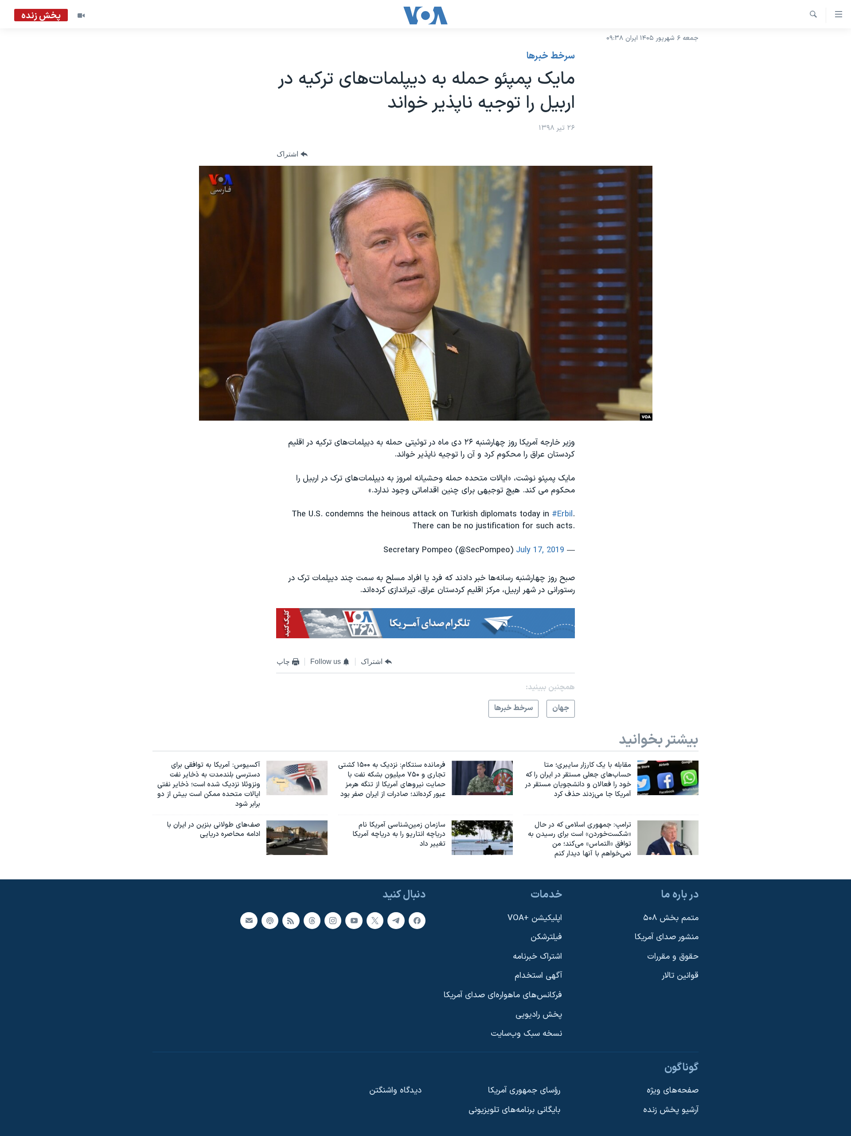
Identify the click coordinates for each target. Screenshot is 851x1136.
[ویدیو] (81, 15)
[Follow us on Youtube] (353, 920)
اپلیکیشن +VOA (534, 918)
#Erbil (562, 514)
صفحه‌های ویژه (673, 1091)
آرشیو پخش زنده (671, 1110)
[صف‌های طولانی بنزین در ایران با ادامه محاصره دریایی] (297, 837)
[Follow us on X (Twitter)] (375, 920)
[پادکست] (270, 920)
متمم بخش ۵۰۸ (671, 918)
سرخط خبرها (551, 56)
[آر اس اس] (290, 920)
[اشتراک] (248, 920)
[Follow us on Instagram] (332, 920)
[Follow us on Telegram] (395, 920)
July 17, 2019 (540, 550)
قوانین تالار (680, 976)
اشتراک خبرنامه (537, 957)
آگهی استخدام (538, 976)
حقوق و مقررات (673, 957)
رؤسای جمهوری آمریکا (524, 1091)
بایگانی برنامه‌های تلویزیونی (514, 1110)
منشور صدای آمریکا (667, 937)
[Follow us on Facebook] (417, 920)
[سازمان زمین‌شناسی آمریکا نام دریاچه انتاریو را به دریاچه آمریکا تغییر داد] (482, 837)
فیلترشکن (546, 937)
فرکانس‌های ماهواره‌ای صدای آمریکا (503, 995)
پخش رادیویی (538, 1015)
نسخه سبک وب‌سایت (526, 1034)
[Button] (292, 154)
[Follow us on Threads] (312, 920)
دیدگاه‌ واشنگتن (395, 1091)
